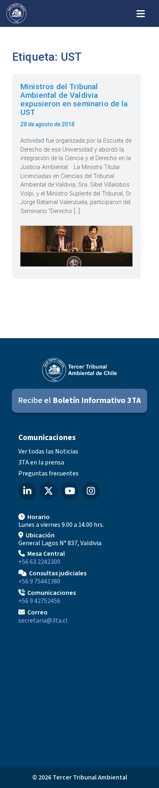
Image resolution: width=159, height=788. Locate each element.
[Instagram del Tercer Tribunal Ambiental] (91, 491)
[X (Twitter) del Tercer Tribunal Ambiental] (48, 491)
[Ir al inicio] (16, 13)
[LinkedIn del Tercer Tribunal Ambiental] (27, 491)
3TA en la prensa (41, 462)
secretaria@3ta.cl (43, 620)
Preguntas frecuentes (48, 473)
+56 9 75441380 (39, 581)
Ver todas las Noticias (48, 451)
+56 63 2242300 (39, 561)
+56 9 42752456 (39, 601)
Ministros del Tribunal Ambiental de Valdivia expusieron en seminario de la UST (74, 99)
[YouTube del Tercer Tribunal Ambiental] (70, 491)
